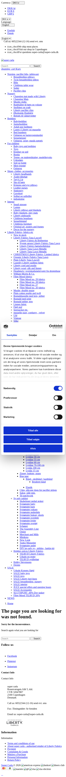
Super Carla (7, 765)
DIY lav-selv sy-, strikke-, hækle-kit (37, 548)
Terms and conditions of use (21, 743)
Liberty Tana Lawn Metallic (33, 249)
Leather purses (21, 188)
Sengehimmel (20, 221)
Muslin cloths (20, 102)
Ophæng (18, 168)
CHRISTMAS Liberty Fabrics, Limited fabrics (36, 254)
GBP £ (10, 13)
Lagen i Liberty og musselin (27, 129)
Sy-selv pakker (21, 498)
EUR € (10, 11)
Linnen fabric (20, 304)
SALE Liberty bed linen (25, 579)
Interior (10, 201)
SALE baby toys (22, 573)
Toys (16, 149)
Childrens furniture (23, 224)
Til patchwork (26, 495)
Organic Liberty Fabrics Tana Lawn (31, 257)
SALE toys (19, 576)
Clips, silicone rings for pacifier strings (38, 490)
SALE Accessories (23, 590)
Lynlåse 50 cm (33, 457)
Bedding (11, 118)
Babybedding (20, 121)
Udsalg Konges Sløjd (24, 570)
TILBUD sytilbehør (29, 559)
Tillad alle (33, 430)
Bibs (16, 82)
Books (17, 154)
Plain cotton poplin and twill (27, 293)
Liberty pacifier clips (23, 110)
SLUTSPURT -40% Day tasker (29, 592)
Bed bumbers (20, 132)
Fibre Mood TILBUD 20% (27, 595)
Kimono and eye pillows (25, 185)
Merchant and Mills (29, 534)
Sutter (16, 88)
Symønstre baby (27, 504)
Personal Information (17, 757)
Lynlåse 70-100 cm (35, 465)
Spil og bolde (20, 163)
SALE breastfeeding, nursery (28, 581)
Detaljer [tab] (33, 335)
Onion (23, 531)
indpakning (19, 199)
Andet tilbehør (20, 176)
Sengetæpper (20, 138)
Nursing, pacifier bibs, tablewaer (23, 74)
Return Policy (14, 760)
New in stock (20, 235)
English (11, 30)
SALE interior (20, 584)
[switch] (58, 397)
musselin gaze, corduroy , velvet (29, 312)
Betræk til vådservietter (25, 115)
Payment (11, 749)
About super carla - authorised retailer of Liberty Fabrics (34, 746)
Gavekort (18, 193)
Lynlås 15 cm (32, 470)
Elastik (29, 487)
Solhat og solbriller (23, 196)
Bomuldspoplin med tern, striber (29, 296)
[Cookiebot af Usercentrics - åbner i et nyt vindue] (49, 327)
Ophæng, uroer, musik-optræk (28, 140)
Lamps (17, 207)
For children (13, 143)
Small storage (20, 204)
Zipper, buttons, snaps (30, 473)
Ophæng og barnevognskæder (28, 135)
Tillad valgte (33, 439)
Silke (16, 321)
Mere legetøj (20, 165)
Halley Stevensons (22, 562)
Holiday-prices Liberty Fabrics (28, 551)
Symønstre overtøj (28, 523)
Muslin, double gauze (24, 290)
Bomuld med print (22, 298)
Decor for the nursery (24, 229)
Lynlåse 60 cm (33, 462)
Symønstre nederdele (30, 512)
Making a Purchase (16, 754)
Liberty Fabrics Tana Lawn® (28, 237)
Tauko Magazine (28, 542)
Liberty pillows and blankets (27, 210)
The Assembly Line (29, 529)
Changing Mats (21, 99)
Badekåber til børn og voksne (28, 104)
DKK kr (11, 8)
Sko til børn (19, 182)
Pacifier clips (20, 90)
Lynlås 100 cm (33, 468)
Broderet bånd (39, 481)
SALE (10, 567)
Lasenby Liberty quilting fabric (29, 262)
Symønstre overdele (29, 518)
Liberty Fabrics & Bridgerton (34, 240)
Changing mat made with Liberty (30, 96)
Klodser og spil (21, 152)
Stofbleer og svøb (22, 107)
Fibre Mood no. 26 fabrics (32, 287)
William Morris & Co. (24, 274)
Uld (15, 315)
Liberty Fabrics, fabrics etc (20, 232)
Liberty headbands (22, 174)
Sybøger (24, 526)
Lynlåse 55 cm (33, 459)
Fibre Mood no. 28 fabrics (32, 282)
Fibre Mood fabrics (23, 276)
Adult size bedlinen (23, 127)
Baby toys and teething (25, 146)
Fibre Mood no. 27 (29, 285)
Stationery (18, 190)
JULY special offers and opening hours (32, 587)
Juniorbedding (20, 124)
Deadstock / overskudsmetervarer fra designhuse (37, 271)
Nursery (11, 93)
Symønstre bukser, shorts (32, 515)
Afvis (33, 448)
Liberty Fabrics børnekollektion (35, 246)
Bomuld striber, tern (23, 301)
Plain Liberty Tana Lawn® (27, 260)
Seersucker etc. (21, 310)
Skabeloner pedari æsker (31, 501)
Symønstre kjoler (28, 520)
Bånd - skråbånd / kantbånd (39, 479)
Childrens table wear (23, 85)
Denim (17, 565)
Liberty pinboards (22, 215)
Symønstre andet (28, 545)
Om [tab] (54, 335)
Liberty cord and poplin (25, 265)
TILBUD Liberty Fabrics (32, 554)
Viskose (17, 318)
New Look (25, 540)
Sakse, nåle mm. (27, 493)
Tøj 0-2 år (18, 179)
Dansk (10, 33)
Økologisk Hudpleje (23, 113)
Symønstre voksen (28, 509)
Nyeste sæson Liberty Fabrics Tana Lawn (40, 243)
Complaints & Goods (17, 751)
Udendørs (18, 160)
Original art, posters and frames (29, 226)
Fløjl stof (18, 307)
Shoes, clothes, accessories (20, 171)
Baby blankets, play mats (26, 213)
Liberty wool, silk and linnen (27, 268)
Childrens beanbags (23, 218)
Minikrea (24, 537)
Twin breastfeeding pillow (26, 79)
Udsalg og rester (27, 556)
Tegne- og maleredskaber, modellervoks (33, 157)
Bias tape (24, 476)
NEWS (10, 598)
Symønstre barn (27, 506)
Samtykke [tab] (12, 335)
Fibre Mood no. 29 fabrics (32, 279)
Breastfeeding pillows (24, 77)
